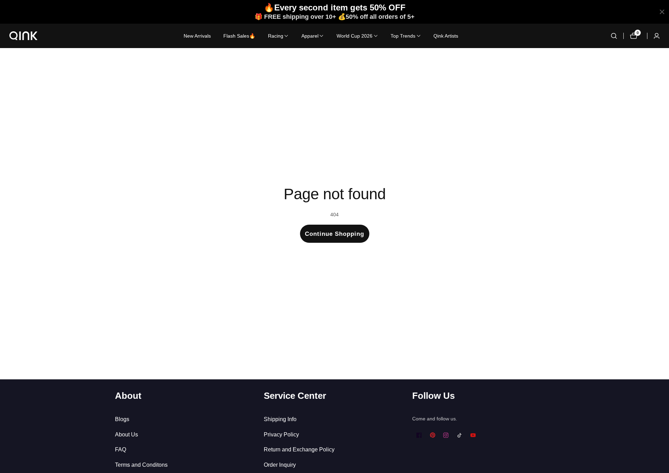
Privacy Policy (281, 434)
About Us (126, 434)
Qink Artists (445, 36)
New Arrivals (197, 36)
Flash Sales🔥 (239, 36)
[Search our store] (614, 36)
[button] (275, 36)
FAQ (120, 449)
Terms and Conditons (141, 465)
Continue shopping (334, 233)
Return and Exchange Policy (299, 449)
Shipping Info (280, 419)
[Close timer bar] (662, 12)
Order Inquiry (280, 465)
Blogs (122, 419)
